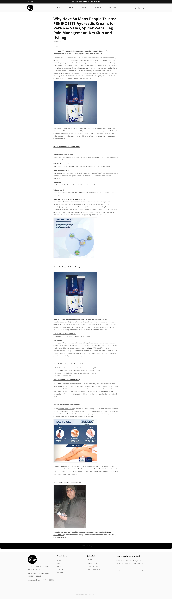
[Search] (135, 8)
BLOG (59, 566)
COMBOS (60, 569)
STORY (59, 563)
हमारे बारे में (89, 560)
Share (57, 46)
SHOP (59, 560)
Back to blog (87, 546)
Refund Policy (92, 566)
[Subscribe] (142, 571)
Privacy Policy (92, 563)
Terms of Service (93, 569)
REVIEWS (60, 572)
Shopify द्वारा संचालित (91, 595)
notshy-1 (83, 595)
